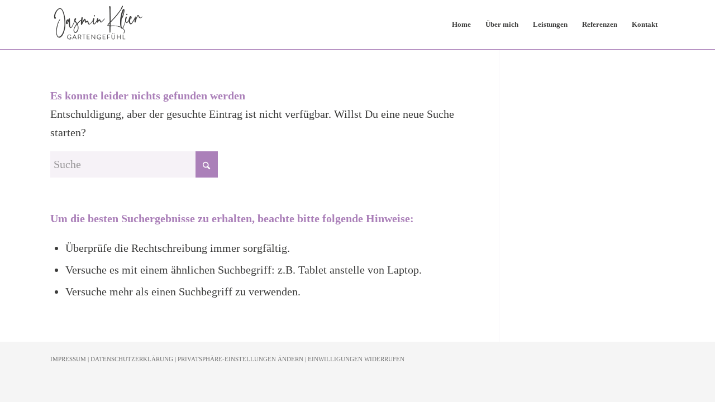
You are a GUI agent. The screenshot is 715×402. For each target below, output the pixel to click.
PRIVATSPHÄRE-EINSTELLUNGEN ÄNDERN (240, 359)
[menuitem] (461, 24)
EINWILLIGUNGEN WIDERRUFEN (356, 359)
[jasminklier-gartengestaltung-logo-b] (98, 24)
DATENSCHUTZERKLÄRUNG (131, 359)
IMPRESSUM (68, 359)
